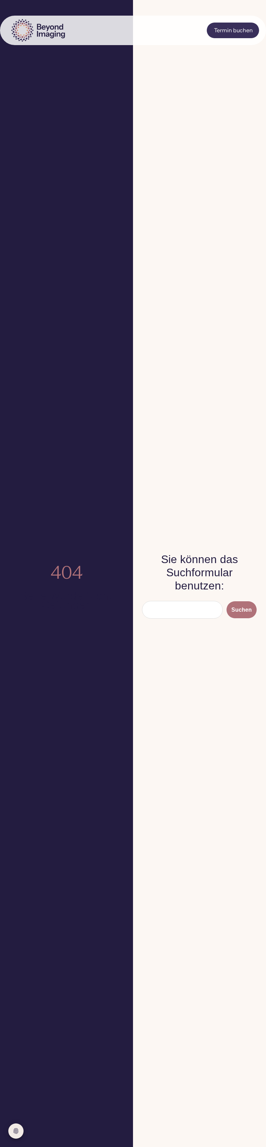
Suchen (241, 610)
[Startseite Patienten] (47, 30)
